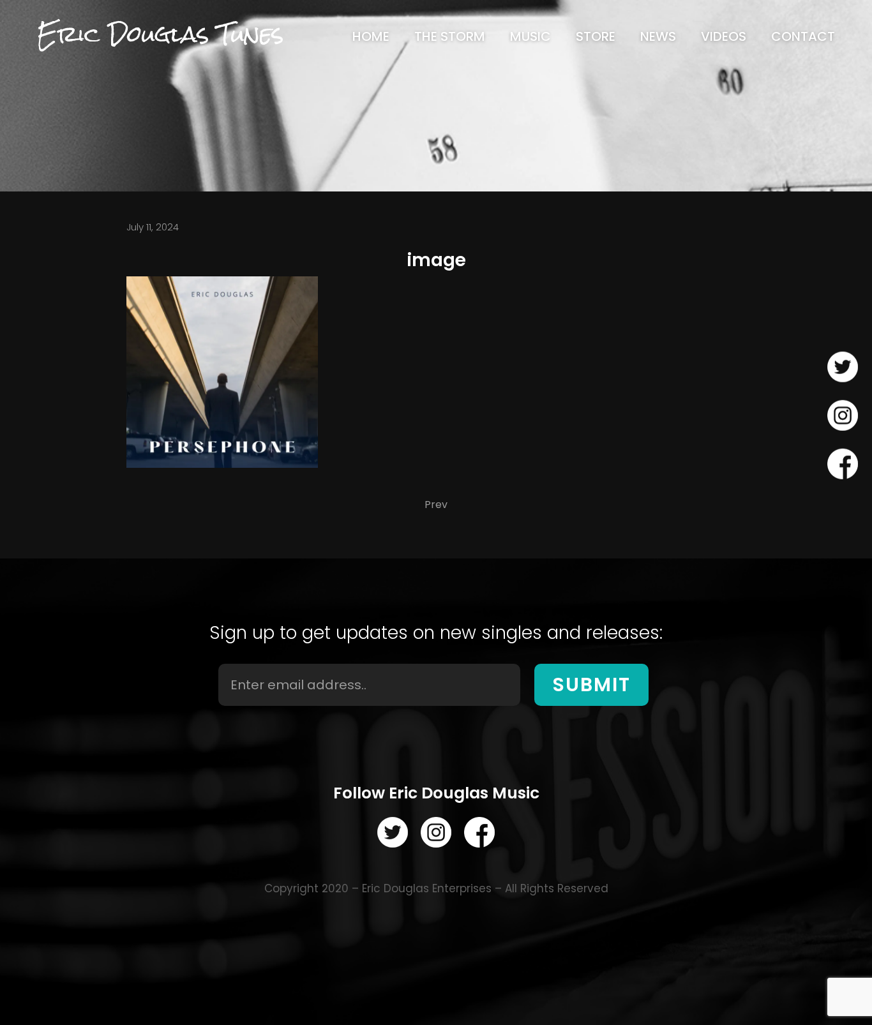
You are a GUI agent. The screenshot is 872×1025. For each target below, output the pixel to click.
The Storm (449, 36)
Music (530, 36)
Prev (436, 504)
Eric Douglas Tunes (160, 34)
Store (595, 36)
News (658, 36)
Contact (803, 36)
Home (370, 36)
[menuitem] (370, 36)
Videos (723, 36)
